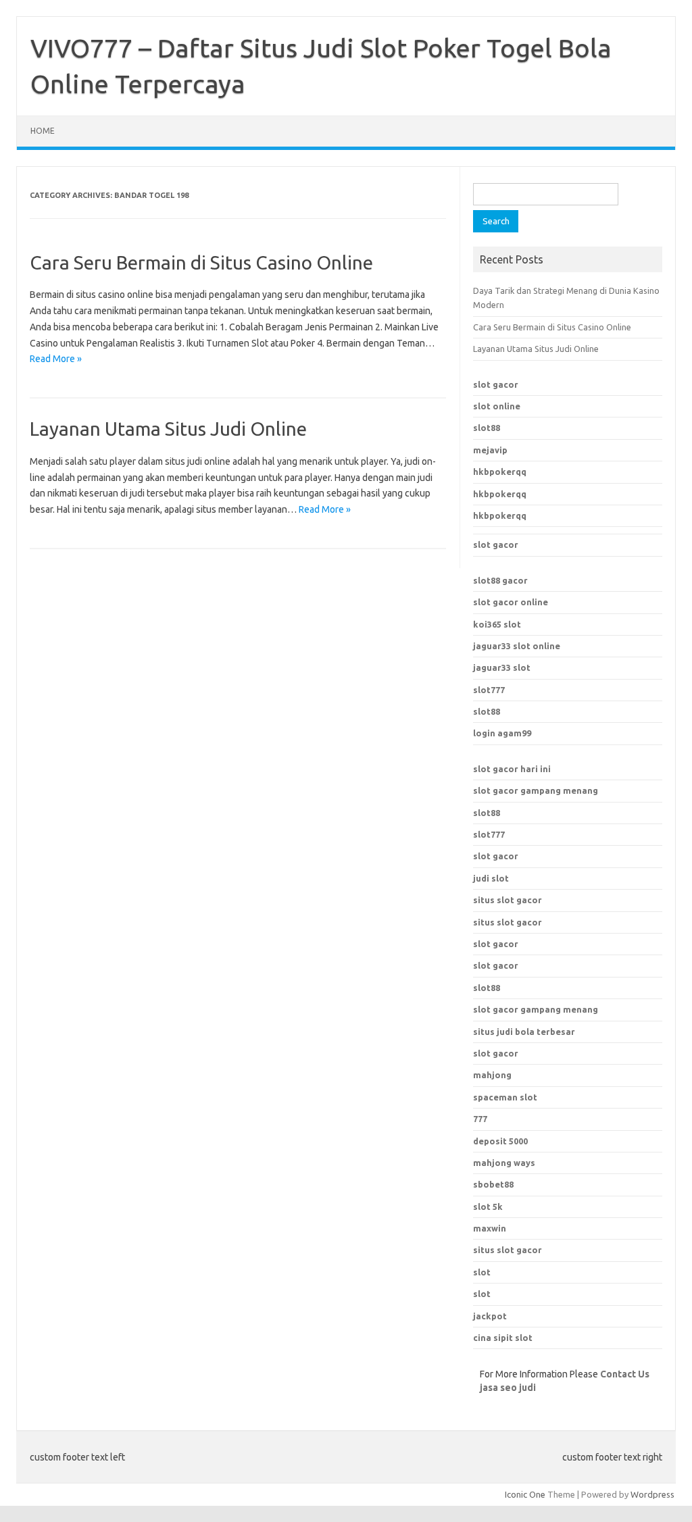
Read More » (56, 358)
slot (482, 1272)
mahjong (492, 1075)
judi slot (491, 878)
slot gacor (495, 384)
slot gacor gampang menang (535, 790)
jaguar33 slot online (516, 646)
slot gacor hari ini (512, 768)
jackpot (490, 1316)
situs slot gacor (507, 900)
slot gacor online (510, 602)
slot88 (486, 427)
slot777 (489, 689)
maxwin (489, 1228)
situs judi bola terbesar (524, 1031)
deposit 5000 (500, 1141)
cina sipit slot (503, 1337)
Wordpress (652, 1494)
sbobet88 (493, 1184)
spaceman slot (505, 1097)
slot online (496, 406)
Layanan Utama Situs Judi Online (168, 428)
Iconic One (525, 1494)
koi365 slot (497, 624)
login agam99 (502, 733)
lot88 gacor (500, 580)
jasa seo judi (508, 1387)
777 (480, 1118)
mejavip (490, 450)
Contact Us (624, 1374)
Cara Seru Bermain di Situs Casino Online (201, 262)
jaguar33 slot (501, 667)
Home (42, 130)
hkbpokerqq (499, 471)
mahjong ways (504, 1162)
